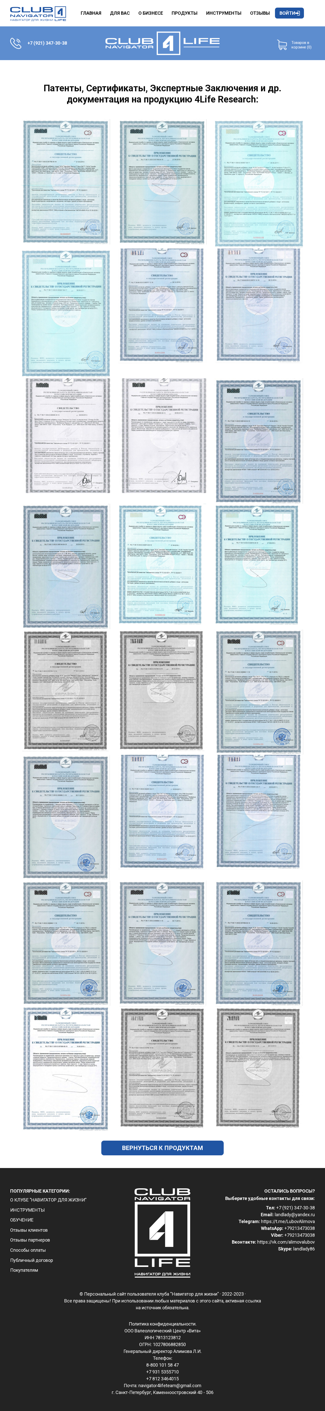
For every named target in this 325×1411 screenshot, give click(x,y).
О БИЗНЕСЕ (150, 13)
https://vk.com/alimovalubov (286, 1242)
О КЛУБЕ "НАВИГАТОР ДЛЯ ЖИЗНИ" (48, 1200)
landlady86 (304, 1248)
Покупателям (24, 1270)
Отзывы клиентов (29, 1230)
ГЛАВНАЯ (91, 13)
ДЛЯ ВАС (120, 13)
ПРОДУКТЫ (185, 13)
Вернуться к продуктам (162, 1148)
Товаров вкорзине (301, 44)
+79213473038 (299, 1228)
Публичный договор (31, 1260)
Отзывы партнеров (30, 1240)
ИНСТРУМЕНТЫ (223, 13)
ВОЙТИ (287, 13)
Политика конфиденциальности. (163, 1324)
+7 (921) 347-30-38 (295, 1207)
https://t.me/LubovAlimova (288, 1221)
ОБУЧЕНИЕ (22, 1220)
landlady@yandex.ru (295, 1214)
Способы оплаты (28, 1250)
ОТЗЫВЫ (260, 13)
